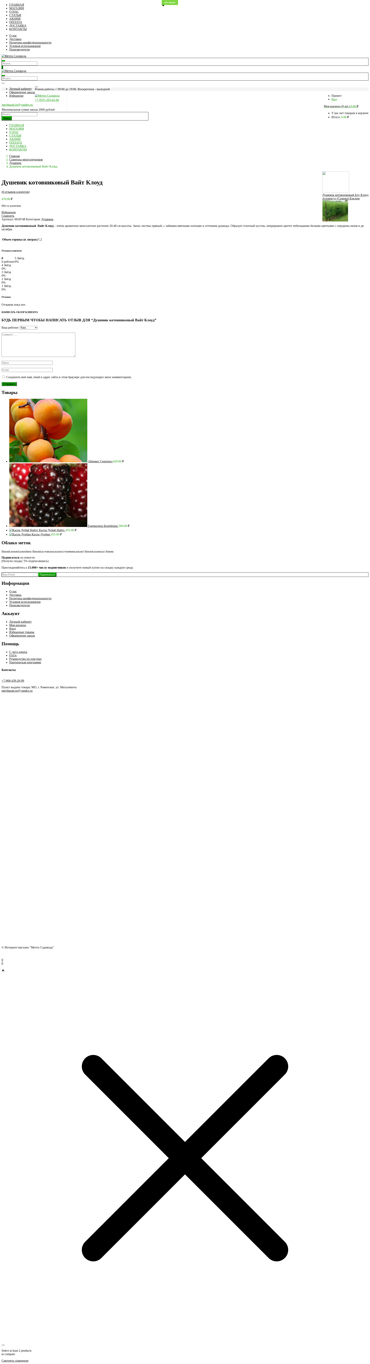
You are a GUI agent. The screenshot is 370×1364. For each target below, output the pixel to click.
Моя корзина (17, 625)
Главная (14, 156)
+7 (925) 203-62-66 (47, 100)
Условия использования (24, 46)
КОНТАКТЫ (18, 29)
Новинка (110, 551)
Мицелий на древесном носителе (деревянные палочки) (58, 551)
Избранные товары (21, 632)
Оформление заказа (22, 92)
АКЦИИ (15, 18)
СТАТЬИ (15, 15)
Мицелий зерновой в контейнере (17, 551)
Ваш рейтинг (10, 327)
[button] (341, 106)
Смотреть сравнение (15, 1360)
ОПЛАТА (15, 22)
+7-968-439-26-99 (13, 680)
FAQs (13, 655)
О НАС (14, 11)
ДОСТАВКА (17, 25)
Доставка (15, 39)
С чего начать (18, 652)
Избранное (16, 95)
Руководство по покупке (25, 659)
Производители (19, 49)
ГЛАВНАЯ (16, 4)
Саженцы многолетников (26, 159)
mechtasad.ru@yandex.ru (17, 104)
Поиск (6, 118)
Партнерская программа (25, 662)
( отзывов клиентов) (16, 192)
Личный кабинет (20, 88)
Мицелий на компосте (95, 551)
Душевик (15, 163)
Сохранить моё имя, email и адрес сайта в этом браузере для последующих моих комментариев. (69, 377)
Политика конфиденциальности (30, 42)
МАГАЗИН (16, 8)
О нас (13, 35)
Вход (334, 99)
